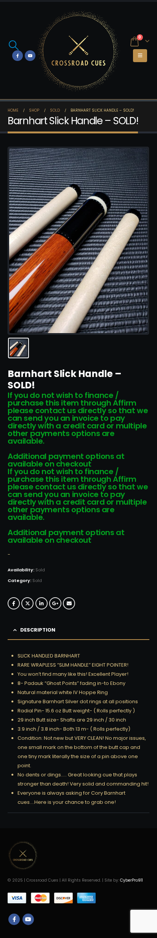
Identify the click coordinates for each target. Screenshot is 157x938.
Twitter (27, 603)
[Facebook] (17, 55)
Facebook (14, 603)
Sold (37, 580)
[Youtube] (30, 55)
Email (69, 603)
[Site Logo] (78, 50)
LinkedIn (41, 603)
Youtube (28, 919)
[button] (13, 45)
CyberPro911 (131, 880)
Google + (55, 603)
